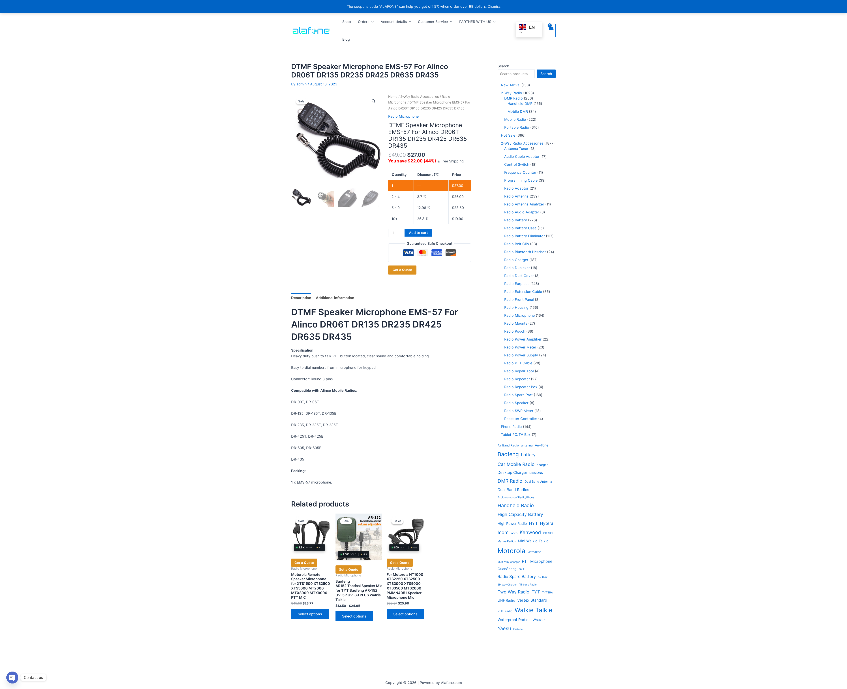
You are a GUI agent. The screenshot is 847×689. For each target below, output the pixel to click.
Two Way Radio (513, 592)
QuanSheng (507, 569)
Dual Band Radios (513, 489)
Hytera (546, 523)
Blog (346, 39)
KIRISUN (548, 533)
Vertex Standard (532, 600)
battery (528, 454)
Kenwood (530, 532)
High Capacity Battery (520, 514)
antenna (527, 445)
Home (392, 97)
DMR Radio (510, 481)
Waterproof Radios (514, 619)
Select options (310, 614)
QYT (522, 569)
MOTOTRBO (534, 552)
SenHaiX (542, 577)
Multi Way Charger (509, 561)
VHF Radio (505, 611)
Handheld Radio (516, 505)
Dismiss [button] (494, 6)
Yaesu (504, 628)
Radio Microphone (403, 116)
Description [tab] (301, 298)
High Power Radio (512, 523)
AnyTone (541, 445)
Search (503, 66)
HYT (533, 523)
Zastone (518, 629)
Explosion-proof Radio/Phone (516, 497)
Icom (503, 532)
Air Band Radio (508, 445)
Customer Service (433, 21)
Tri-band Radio (528, 584)
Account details (394, 21)
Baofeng (508, 454)
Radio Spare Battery (517, 576)
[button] (371, 21)
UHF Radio (506, 600)
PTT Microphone (537, 561)
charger (542, 465)
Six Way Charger (507, 584)
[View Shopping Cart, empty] (551, 30)
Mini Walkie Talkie (533, 541)
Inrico (514, 533)
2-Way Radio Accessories (419, 97)
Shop (346, 21)
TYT (536, 592)
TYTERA (547, 592)
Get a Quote (402, 270)
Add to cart (418, 232)
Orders (363, 21)
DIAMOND (536, 472)
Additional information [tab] (335, 298)
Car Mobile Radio (516, 464)
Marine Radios (507, 541)
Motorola (511, 551)
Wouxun (539, 620)
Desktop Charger (512, 472)
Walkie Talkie (533, 610)
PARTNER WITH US (475, 21)
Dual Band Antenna (538, 481)
